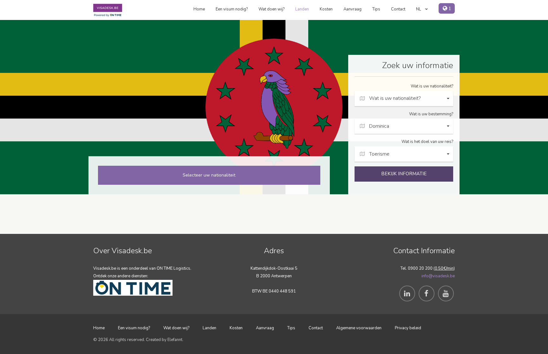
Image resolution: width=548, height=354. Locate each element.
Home (199, 9)
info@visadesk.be (438, 276)
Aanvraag (352, 9)
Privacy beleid (408, 328)
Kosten (326, 9)
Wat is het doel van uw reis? (427, 142)
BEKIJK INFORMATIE (404, 174)
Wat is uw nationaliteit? (432, 86)
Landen (302, 9)
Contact (398, 9)
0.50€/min (444, 268)
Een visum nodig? (232, 9)
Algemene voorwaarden (359, 328)
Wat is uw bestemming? (431, 114)
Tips (376, 9)
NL (419, 9)
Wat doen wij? (271, 9)
